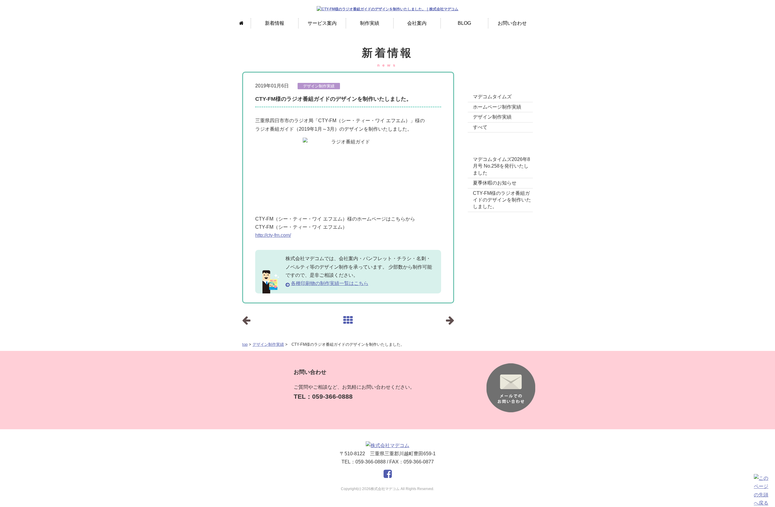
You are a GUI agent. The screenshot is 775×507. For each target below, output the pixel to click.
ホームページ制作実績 (497, 107)
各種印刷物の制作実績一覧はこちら (329, 283)
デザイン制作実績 (268, 344)
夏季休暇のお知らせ (494, 182)
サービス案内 (322, 23)
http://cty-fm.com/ (273, 235)
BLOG (464, 23)
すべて (480, 127)
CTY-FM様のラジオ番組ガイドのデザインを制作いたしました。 (502, 200)
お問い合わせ (512, 23)
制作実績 (369, 23)
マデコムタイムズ (492, 96)
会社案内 (417, 23)
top (245, 344)
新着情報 (274, 23)
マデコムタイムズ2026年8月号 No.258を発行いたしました (501, 166)
